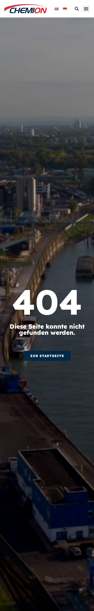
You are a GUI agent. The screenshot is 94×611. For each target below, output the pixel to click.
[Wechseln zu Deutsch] (65, 9)
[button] (86, 8)
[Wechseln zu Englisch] (56, 9)
